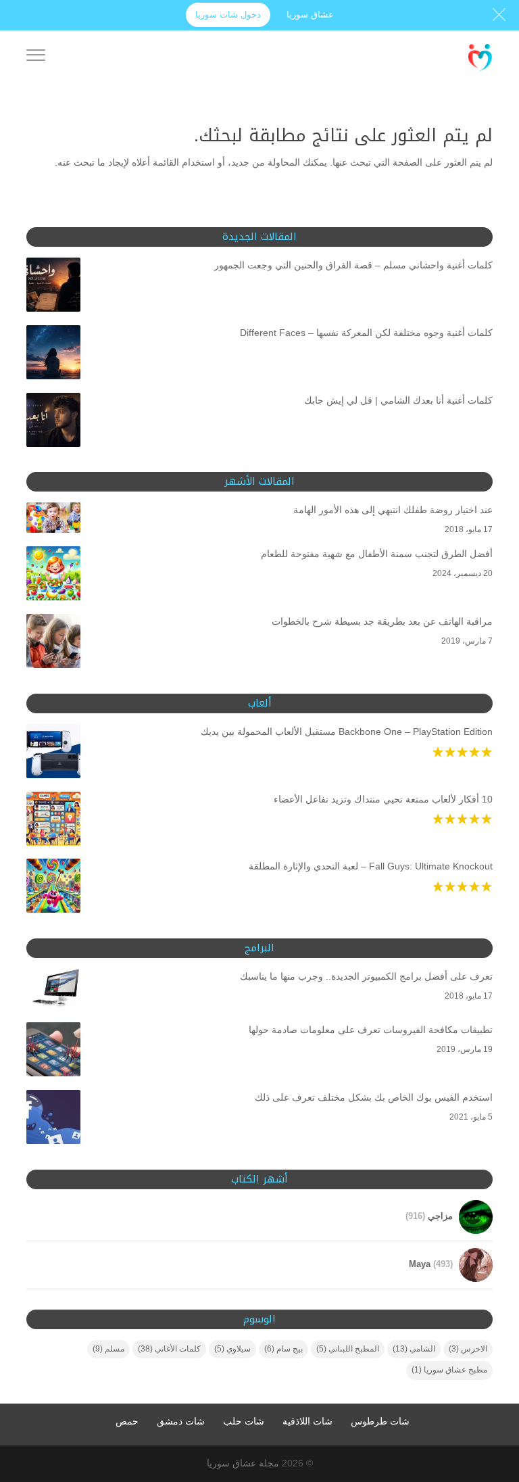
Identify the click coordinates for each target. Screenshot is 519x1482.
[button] (485, 1392)
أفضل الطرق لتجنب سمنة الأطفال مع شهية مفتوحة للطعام (377, 553)
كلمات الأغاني (169, 1349)
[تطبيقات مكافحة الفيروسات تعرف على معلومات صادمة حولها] (53, 1052)
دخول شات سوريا (228, 14)
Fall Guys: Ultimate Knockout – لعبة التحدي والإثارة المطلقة (371, 866)
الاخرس (468, 1349)
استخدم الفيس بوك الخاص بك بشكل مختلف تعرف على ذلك (374, 1097)
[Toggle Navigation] (35, 57)
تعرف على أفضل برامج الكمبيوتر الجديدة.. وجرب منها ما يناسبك (366, 976)
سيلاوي (232, 1349)
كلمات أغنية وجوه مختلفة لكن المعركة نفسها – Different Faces (366, 332)
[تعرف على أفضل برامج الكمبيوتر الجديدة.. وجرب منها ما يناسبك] (53, 991)
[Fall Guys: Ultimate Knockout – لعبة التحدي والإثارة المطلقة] (53, 888)
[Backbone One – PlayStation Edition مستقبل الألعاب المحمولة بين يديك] (53, 754)
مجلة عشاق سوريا (243, 1463)
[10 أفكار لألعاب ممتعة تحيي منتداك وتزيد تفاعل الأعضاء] (53, 821)
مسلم (108, 1349)
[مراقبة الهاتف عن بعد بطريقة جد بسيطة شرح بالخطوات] (53, 643)
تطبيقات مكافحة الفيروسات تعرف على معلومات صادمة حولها (371, 1029)
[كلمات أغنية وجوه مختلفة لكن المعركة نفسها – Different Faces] (53, 355)
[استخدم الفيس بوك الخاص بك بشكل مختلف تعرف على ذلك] (53, 1119)
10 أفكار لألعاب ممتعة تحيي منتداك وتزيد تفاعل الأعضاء (383, 799)
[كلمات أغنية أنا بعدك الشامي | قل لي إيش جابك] (53, 422)
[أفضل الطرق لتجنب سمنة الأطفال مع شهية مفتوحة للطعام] (53, 576)
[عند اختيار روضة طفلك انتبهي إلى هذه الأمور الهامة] (53, 520)
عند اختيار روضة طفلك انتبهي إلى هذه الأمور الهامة (393, 509)
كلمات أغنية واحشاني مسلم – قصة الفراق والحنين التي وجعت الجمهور (353, 265)
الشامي (414, 1349)
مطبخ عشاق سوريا (449, 1370)
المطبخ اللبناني (347, 1349)
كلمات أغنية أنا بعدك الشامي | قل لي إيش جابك (398, 400)
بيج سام (283, 1349)
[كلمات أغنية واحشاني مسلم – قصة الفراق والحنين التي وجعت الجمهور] (53, 287)
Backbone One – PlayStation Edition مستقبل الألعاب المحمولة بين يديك (347, 731)
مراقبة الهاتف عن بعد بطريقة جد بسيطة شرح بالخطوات (382, 621)
